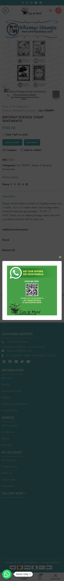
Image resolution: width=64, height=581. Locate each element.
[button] (6, 574)
